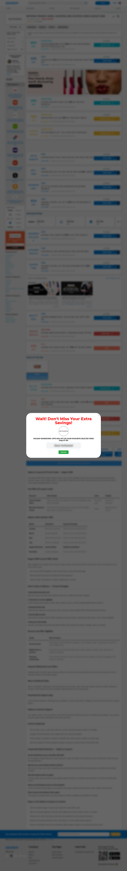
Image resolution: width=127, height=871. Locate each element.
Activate (63, 452)
